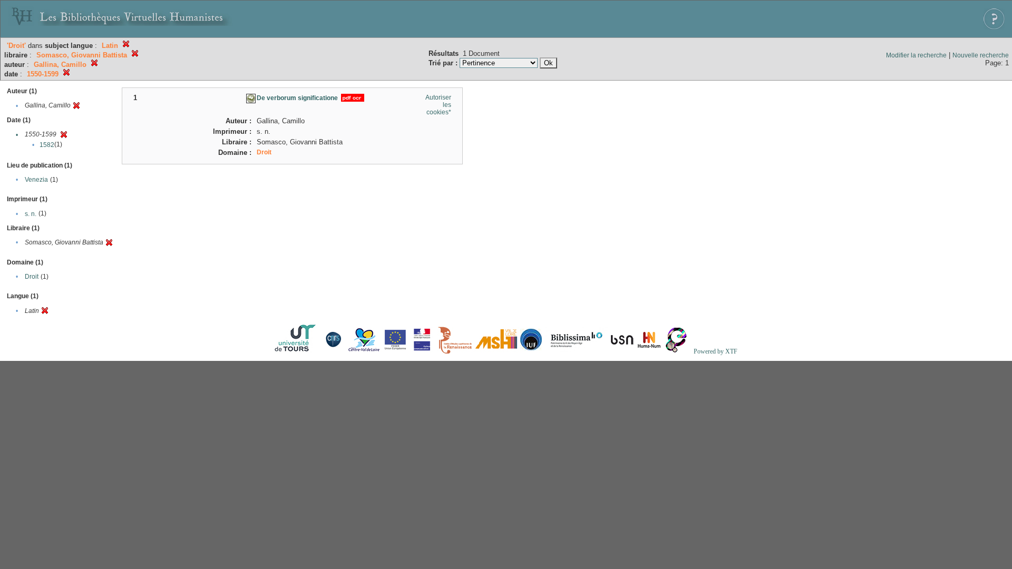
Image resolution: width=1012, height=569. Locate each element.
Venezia (36, 179)
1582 (47, 145)
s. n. (30, 214)
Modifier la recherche (916, 55)
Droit (31, 276)
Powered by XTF (715, 351)
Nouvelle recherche (980, 55)
